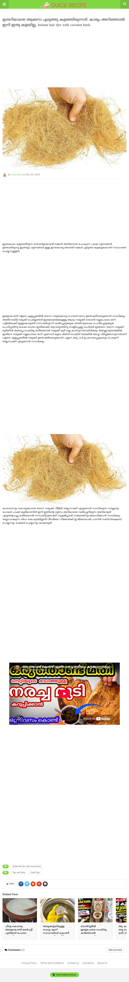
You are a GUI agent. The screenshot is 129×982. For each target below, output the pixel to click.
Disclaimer (88, 963)
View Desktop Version (65, 975)
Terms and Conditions (52, 963)
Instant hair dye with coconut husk (27, 866)
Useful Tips (35, 873)
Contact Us (73, 963)
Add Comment (115, 950)
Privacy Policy (29, 963)
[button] (4, 4)
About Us (102, 963)
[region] (64, 56)
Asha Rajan (16, 174)
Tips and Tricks (19, 873)
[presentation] (121, 920)
